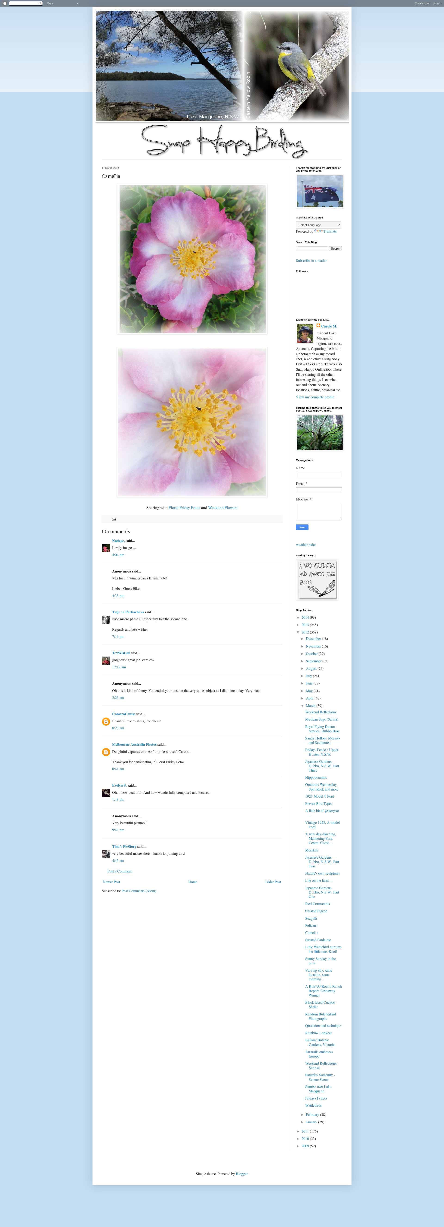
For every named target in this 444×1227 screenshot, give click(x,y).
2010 (306, 1138)
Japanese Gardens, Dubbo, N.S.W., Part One (322, 892)
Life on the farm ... (318, 880)
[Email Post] (113, 519)
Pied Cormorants (317, 903)
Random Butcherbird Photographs (320, 1016)
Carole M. (329, 326)
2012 (306, 632)
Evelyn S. (119, 785)
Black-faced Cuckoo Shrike (320, 1004)
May (310, 690)
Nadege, (118, 540)
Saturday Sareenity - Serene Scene (320, 1077)
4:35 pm (118, 595)
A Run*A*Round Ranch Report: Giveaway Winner (323, 990)
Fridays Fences (316, 1098)
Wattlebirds (313, 1105)
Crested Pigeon (316, 910)
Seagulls (311, 918)
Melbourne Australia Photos (134, 744)
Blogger (241, 1173)
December (314, 638)
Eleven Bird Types (318, 803)
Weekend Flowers (222, 507)
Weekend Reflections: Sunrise (321, 1065)
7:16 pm (118, 636)
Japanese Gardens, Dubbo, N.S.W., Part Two (322, 861)
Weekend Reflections (320, 711)
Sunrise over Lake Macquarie (318, 1088)
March (311, 705)
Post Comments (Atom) (139, 890)
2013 (306, 624)
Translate (330, 231)
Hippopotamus (316, 777)
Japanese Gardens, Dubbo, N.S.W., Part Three (322, 766)
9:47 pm (118, 829)
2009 (306, 1145)
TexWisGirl (121, 652)
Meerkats (312, 850)
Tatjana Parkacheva (128, 612)
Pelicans (311, 925)
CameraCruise (123, 713)
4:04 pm (118, 554)
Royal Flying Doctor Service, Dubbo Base (322, 728)
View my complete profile (315, 396)
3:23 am (118, 697)
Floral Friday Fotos (184, 507)
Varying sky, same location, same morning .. (318, 974)
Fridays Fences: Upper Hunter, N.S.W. (321, 751)
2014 (306, 617)
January (312, 1121)
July (309, 675)
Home (192, 881)
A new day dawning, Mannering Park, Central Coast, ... (320, 838)
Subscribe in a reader (311, 260)
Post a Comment (120, 871)
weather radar (306, 544)
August (312, 668)
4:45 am (118, 860)
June (310, 683)
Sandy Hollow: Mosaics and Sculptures (322, 740)
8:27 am (118, 727)
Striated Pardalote (318, 939)
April (310, 698)
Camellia (311, 932)
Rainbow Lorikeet (318, 1032)
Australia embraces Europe (319, 1053)
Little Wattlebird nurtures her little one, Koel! (323, 949)
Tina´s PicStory (124, 846)
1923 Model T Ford (319, 796)
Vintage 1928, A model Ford (322, 824)
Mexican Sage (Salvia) (321, 719)
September (314, 660)
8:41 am (118, 768)
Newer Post (111, 881)
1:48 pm (118, 799)
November (314, 646)
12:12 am (119, 666)
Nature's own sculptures (322, 873)
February (313, 1114)
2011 (306, 1131)
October (312, 653)
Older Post (273, 881)
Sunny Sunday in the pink (320, 960)
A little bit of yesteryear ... (322, 812)
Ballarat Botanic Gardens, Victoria (320, 1042)
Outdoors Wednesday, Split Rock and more (322, 786)
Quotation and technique (323, 1025)
